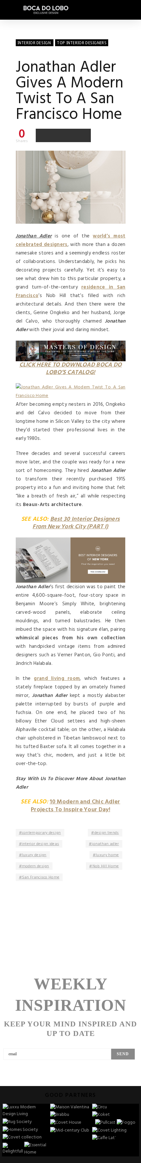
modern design (35, 866)
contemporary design (41, 833)
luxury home (107, 855)
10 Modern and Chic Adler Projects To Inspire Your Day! (75, 805)
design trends (106, 833)
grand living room (57, 679)
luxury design (34, 855)
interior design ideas (40, 844)
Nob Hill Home (105, 866)
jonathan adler (105, 844)
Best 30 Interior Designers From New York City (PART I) (76, 523)
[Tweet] (56, 135)
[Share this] (43, 135)
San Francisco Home (40, 877)
